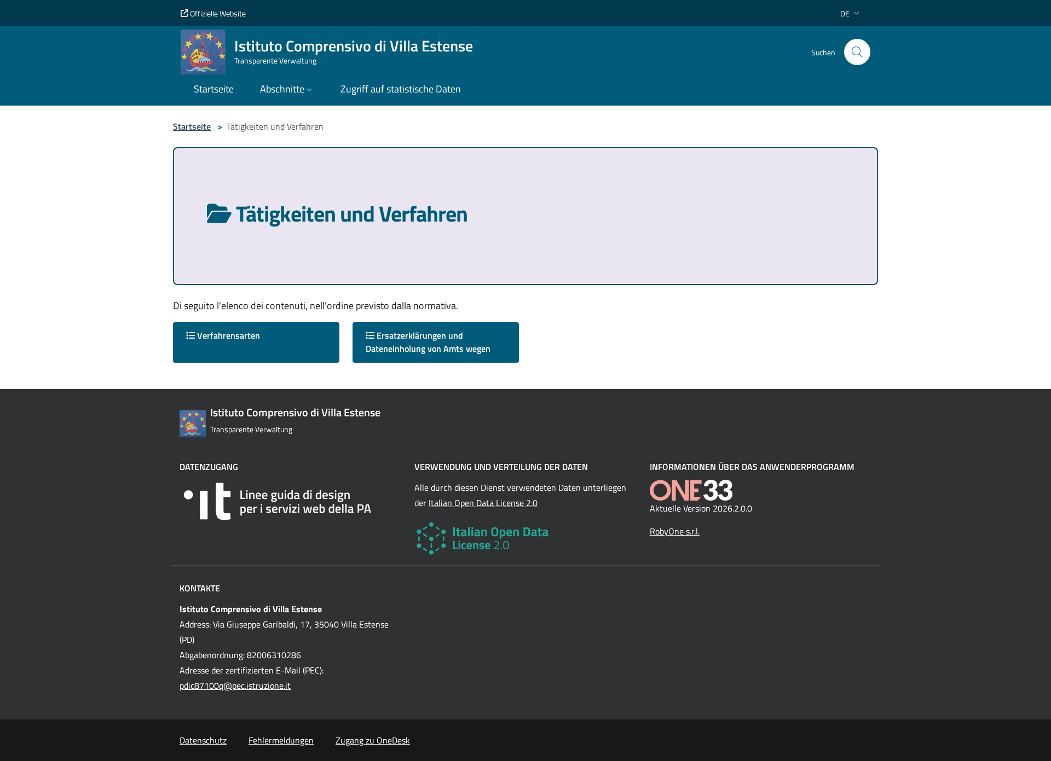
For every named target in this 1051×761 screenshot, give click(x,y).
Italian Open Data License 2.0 (483, 502)
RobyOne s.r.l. (675, 531)
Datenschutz (203, 740)
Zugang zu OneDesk (373, 740)
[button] (850, 13)
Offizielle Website (217, 13)
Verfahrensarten (227, 335)
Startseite (192, 126)
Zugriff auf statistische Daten (400, 89)
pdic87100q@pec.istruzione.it (235, 685)
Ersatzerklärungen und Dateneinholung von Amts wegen (428, 342)
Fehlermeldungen (281, 740)
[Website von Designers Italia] (290, 501)
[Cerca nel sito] (857, 52)
